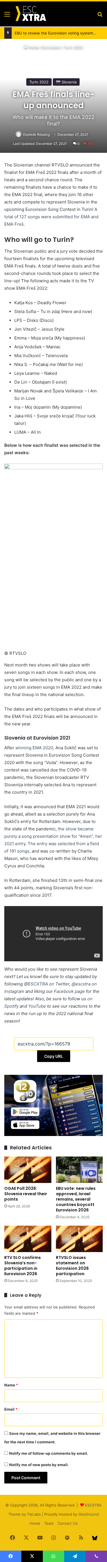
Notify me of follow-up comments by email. (48, 1453)
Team (49, 1523)
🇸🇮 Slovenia (66, 82)
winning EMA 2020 (34, 747)
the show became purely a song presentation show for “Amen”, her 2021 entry (53, 836)
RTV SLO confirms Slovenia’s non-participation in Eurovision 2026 (22, 1266)
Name (11, 1385)
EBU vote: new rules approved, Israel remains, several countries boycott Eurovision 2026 (76, 1199)
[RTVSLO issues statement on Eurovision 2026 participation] (79, 1239)
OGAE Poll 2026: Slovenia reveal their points (25, 1194)
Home (33, 47)
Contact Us (68, 1523)
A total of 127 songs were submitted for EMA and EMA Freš (51, 217)
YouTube (37, 1006)
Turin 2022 (73, 47)
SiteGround (88, 1514)
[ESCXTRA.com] (30, 13)
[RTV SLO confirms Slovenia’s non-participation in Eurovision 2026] (27, 1239)
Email (10, 1409)
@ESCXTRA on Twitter (46, 984)
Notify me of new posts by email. (39, 1464)
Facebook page (69, 991)
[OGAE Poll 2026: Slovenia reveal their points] (27, 1169)
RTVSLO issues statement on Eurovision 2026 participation (72, 1266)
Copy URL (53, 1056)
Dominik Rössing (36, 134)
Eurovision (51, 47)
